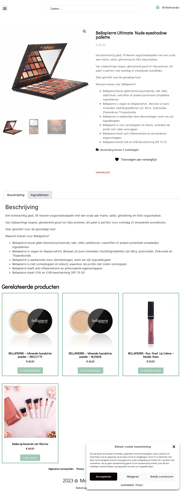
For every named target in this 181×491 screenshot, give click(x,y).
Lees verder (30, 457)
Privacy (139, 484)
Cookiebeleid (127, 484)
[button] (174, 446)
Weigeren (133, 476)
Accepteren (103, 476)
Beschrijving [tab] (15, 195)
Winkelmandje (170, 7)
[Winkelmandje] (157, 7)
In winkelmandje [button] (30, 370)
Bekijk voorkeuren (161, 476)
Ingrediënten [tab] (40, 195)
